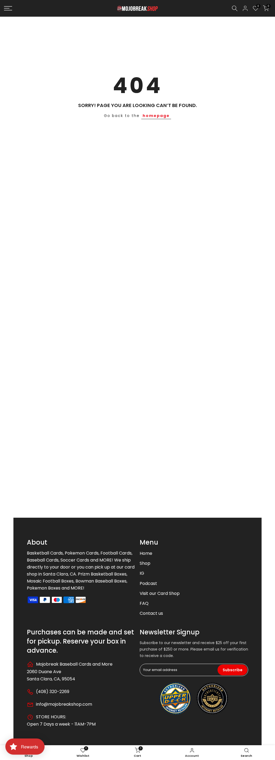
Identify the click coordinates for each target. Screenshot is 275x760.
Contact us (151, 613)
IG (142, 573)
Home (146, 553)
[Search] (235, 8)
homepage (156, 115)
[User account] (245, 8)
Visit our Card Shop (160, 593)
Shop (145, 563)
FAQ (144, 603)
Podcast (148, 583)
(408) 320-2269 (52, 691)
